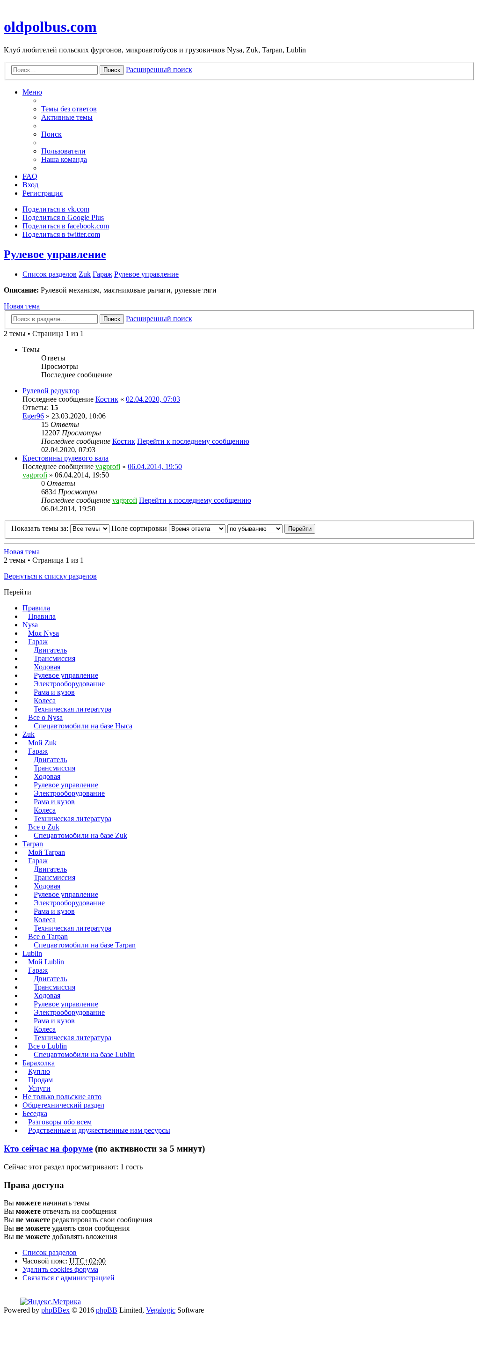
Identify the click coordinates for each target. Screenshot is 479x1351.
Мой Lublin (46, 962)
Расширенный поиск (159, 69)
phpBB (106, 1310)
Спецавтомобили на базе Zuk (80, 835)
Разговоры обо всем (60, 1122)
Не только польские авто (62, 1097)
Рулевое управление (55, 254)
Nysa (30, 625)
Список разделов (49, 1252)
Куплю (39, 1071)
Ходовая (47, 667)
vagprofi (107, 466)
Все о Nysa (45, 717)
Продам (40, 1080)
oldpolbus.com (50, 26)
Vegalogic (160, 1310)
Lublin (32, 953)
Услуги (39, 1088)
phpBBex (55, 1310)
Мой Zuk (42, 743)
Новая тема (22, 306)
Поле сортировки (140, 528)
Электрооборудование (69, 684)
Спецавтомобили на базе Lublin (84, 1054)
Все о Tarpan (48, 936)
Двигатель (50, 650)
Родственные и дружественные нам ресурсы (99, 1130)
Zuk (28, 734)
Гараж (38, 642)
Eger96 (33, 416)
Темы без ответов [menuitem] (69, 109)
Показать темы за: (40, 528)
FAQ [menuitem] (29, 176)
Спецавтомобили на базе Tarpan (85, 945)
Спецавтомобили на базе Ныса (83, 726)
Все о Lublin (47, 1046)
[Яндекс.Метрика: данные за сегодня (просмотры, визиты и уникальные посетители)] (50, 1302)
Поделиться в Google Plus (63, 217)
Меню (32, 92)
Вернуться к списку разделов (50, 576)
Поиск (111, 69)
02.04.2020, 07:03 (153, 399)
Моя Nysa (43, 633)
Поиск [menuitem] (51, 134)
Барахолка (38, 1063)
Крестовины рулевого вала (65, 458)
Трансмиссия (54, 658)
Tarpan (32, 844)
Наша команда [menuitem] (64, 159)
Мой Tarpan (46, 852)
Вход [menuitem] (30, 185)
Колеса (45, 701)
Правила (36, 608)
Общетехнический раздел (63, 1105)
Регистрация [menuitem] (42, 193)
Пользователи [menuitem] (63, 151)
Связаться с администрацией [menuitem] (68, 1278)
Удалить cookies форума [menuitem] (60, 1269)
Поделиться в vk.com (55, 209)
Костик (106, 399)
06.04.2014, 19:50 (155, 466)
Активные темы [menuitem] (67, 117)
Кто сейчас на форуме (48, 1148)
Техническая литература (72, 709)
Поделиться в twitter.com (61, 234)
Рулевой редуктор (51, 391)
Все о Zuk (43, 827)
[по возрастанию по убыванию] (255, 528)
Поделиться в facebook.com (65, 226)
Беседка (34, 1113)
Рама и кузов (54, 692)
